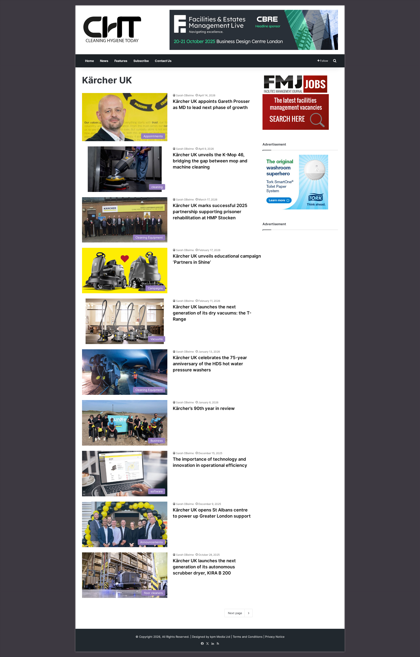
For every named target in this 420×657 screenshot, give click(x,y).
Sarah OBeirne (185, 95)
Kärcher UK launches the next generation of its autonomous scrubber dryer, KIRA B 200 (204, 567)
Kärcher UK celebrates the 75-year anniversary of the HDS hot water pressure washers (210, 363)
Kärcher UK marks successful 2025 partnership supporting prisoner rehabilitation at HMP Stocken (210, 211)
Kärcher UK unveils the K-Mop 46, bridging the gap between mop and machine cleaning (210, 161)
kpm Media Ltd (220, 636)
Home (89, 61)
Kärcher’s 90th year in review (204, 408)
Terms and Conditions (247, 636)
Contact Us (163, 61)
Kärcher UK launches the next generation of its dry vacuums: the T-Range (212, 313)
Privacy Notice (275, 636)
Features (120, 61)
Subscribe (141, 61)
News (104, 61)
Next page (235, 613)
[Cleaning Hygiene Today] (112, 29)
